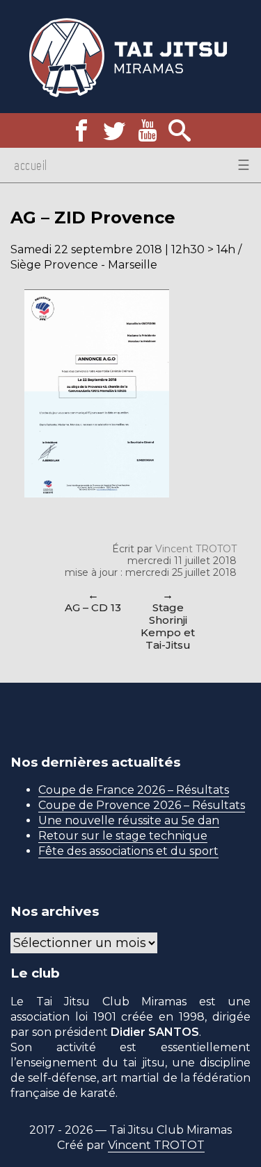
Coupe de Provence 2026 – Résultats (141, 805)
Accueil (30, 165)
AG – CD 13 (93, 607)
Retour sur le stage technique (122, 835)
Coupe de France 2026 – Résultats (133, 790)
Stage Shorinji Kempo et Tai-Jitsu (168, 626)
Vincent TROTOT (196, 549)
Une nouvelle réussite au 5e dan (128, 820)
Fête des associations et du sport (128, 851)
